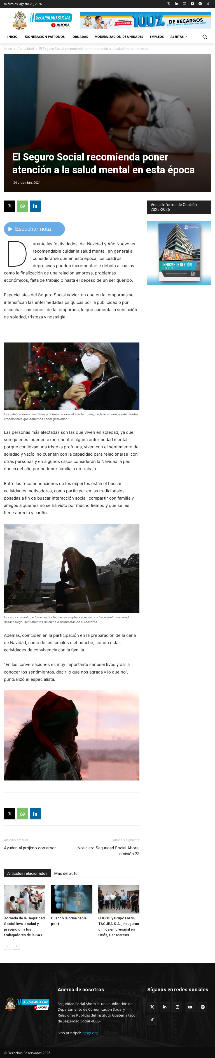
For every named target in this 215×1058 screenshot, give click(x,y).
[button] (204, 36)
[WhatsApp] (22, 206)
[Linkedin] (177, 4)
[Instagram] (184, 4)
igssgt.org (90, 1032)
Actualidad (25, 48)
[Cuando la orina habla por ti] (71, 899)
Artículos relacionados (27, 873)
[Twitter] (169, 4)
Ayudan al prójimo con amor (30, 847)
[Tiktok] (208, 4)
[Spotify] (200, 4)
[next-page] (16, 946)
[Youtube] (192, 4)
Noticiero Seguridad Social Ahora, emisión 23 (108, 850)
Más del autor (66, 873)
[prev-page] (7, 946)
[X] (9, 206)
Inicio (8, 48)
